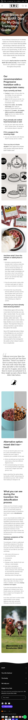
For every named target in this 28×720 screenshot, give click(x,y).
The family (4, 678)
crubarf (6, 714)
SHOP (3, 668)
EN (9, 711)
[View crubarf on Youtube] (9, 703)
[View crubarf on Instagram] (2, 703)
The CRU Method (6, 673)
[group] (14, 1)
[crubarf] (14, 5)
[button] (23, 6)
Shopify (14, 714)
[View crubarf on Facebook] (6, 703)
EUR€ (4, 711)
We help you (5, 683)
